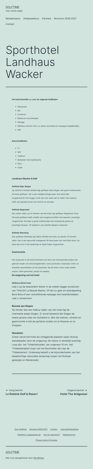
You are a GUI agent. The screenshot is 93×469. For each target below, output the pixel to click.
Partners (46, 18)
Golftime (12, 7)
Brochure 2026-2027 (65, 18)
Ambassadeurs (31, 18)
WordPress (38, 458)
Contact (10, 24)
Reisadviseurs (13, 18)
